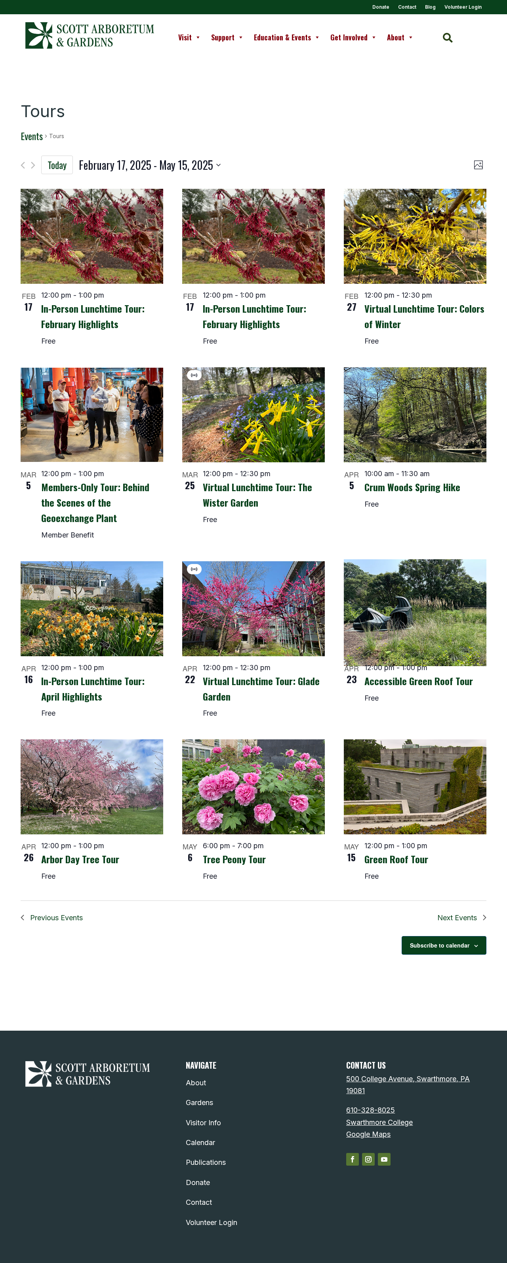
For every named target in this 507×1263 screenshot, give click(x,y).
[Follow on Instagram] (368, 1159)
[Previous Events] (23, 165)
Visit (185, 37)
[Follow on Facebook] (352, 1159)
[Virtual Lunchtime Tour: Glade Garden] (253, 608)
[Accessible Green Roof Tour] (415, 612)
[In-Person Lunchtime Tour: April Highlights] (92, 608)
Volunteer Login (463, 7)
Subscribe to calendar (439, 945)
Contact (407, 7)
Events (32, 136)
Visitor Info (203, 1123)
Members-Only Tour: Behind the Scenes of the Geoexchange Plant (95, 502)
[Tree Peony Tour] (253, 786)
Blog (430, 7)
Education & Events (282, 37)
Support (222, 37)
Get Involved (349, 37)
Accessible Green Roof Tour (418, 681)
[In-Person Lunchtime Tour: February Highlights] (92, 236)
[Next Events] (33, 165)
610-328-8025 (370, 1110)
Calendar (200, 1142)
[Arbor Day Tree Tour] (92, 786)
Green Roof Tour (396, 859)
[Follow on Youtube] (384, 1159)
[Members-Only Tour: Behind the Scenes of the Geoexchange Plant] (92, 415)
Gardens (199, 1102)
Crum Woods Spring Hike (412, 487)
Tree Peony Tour (234, 859)
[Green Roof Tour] (415, 786)
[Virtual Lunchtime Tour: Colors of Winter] (415, 236)
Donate (380, 7)
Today (57, 165)
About (395, 37)
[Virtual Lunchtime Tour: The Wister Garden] (253, 414)
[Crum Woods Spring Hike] (415, 414)
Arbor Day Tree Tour (80, 859)
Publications (206, 1162)
